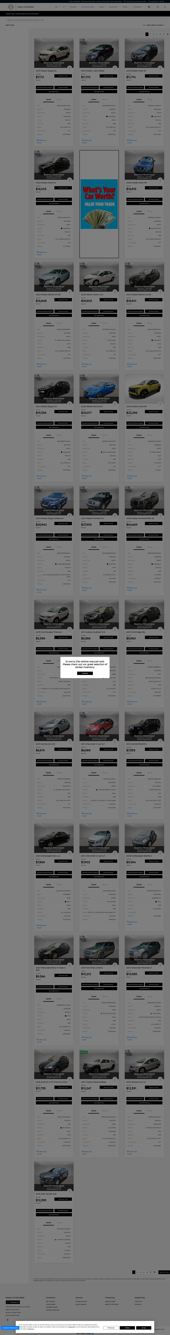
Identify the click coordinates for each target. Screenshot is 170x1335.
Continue (85, 673)
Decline (127, 1328)
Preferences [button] (31, 1329)
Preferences (111, 1328)
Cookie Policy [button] (71, 1327)
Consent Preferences (10, 1328)
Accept (144, 1328)
